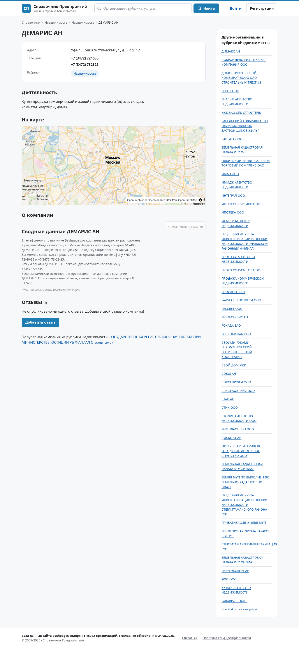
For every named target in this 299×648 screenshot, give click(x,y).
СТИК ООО (230, 407)
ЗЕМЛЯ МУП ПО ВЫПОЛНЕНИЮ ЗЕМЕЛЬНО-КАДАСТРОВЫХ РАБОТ (245, 482)
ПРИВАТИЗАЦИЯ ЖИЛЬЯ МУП (244, 522)
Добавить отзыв (40, 322)
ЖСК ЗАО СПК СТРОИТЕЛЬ (241, 112)
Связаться (189, 638)
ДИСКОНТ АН (231, 438)
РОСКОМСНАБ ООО (236, 334)
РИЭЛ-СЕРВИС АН (235, 317)
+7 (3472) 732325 (84, 64)
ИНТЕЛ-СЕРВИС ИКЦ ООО (241, 204)
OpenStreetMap (187, 200)
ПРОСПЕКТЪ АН (233, 292)
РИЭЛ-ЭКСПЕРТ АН (235, 571)
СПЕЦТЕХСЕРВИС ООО (238, 391)
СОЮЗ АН (229, 373)
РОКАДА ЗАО (231, 325)
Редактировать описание (186, 227)
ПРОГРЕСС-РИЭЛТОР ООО (241, 270)
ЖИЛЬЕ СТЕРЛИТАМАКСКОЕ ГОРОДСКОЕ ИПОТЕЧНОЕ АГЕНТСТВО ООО (242, 450)
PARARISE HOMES (234, 601)
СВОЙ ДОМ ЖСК (234, 365)
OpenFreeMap (135, 200)
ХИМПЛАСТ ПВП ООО (238, 429)
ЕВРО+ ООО (230, 91)
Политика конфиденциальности (227, 638)
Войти (236, 8)
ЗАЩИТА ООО (232, 139)
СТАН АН (228, 399)
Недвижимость (56, 22)
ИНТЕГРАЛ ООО (233, 195)
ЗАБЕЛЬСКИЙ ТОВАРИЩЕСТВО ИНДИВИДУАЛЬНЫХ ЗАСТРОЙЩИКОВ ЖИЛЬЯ (245, 125)
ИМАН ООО (230, 174)
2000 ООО (229, 579)
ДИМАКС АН (231, 51)
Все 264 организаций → (239, 609)
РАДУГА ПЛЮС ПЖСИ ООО (241, 300)
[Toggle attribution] (200, 200)
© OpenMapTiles (155, 200)
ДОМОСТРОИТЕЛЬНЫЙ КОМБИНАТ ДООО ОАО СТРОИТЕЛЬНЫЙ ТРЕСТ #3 (241, 77)
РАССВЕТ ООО (232, 308)
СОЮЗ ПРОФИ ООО (236, 382)
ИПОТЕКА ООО (233, 212)
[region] (113, 165)
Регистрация (262, 8)
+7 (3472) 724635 (84, 58)
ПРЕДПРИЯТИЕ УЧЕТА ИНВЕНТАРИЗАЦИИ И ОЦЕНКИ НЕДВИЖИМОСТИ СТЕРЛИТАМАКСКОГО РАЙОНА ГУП (244, 504)
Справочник (31, 22)
